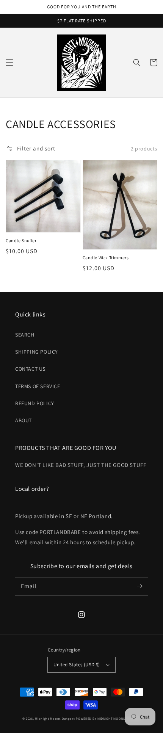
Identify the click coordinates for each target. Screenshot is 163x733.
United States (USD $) (76, 664)
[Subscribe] (139, 586)
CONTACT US (30, 368)
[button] (9, 62)
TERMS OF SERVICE (37, 386)
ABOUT (23, 420)
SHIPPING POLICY (36, 351)
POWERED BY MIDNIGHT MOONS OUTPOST (108, 718)
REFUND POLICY (34, 403)
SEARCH (24, 334)
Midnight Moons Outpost (55, 718)
